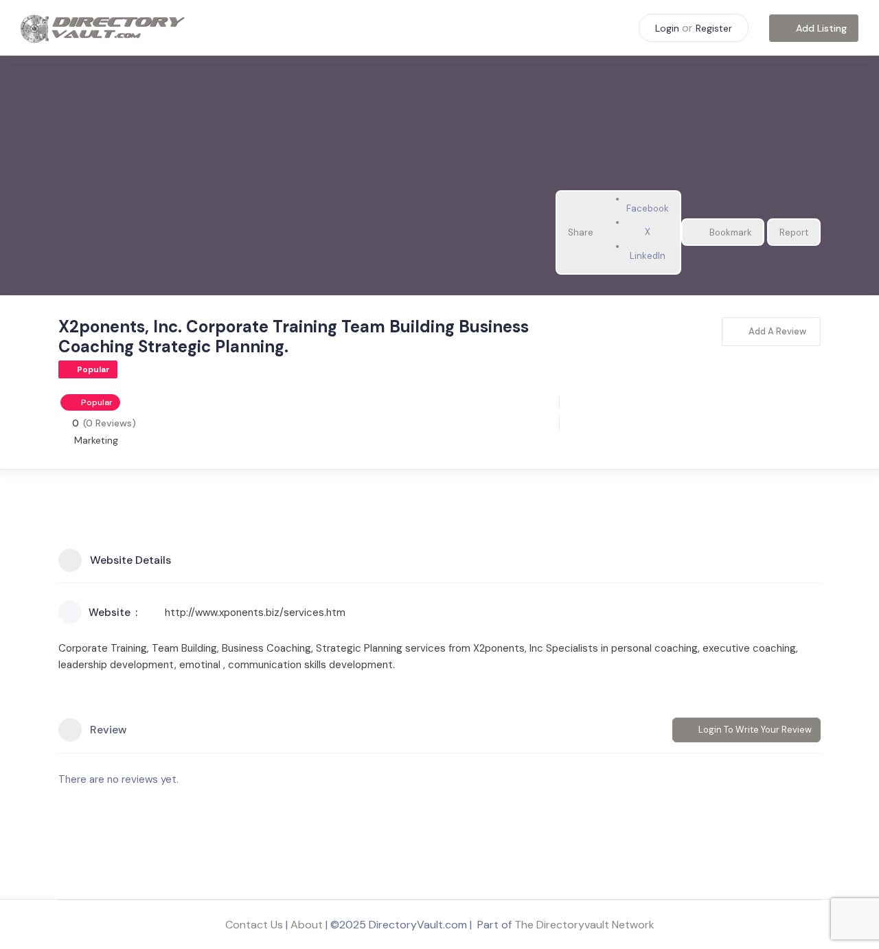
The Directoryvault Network (584, 924)
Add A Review (777, 331)
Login (667, 28)
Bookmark (730, 232)
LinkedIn (647, 256)
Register (714, 28)
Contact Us (254, 924)
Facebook (647, 208)
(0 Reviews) (109, 423)
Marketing (96, 440)
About (306, 924)
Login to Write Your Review (755, 729)
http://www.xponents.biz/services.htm (255, 612)
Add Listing (821, 28)
